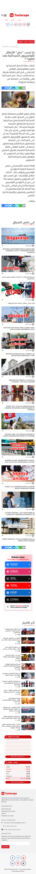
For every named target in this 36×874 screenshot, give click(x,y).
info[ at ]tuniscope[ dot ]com (12, 829)
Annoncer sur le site (7, 815)
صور (6, 20)
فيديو (13, 20)
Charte (3, 813)
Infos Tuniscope (6, 809)
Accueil (31, 42)
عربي (19, 20)
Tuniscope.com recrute (8, 811)
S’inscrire (5, 846)
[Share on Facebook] (2, 246)
